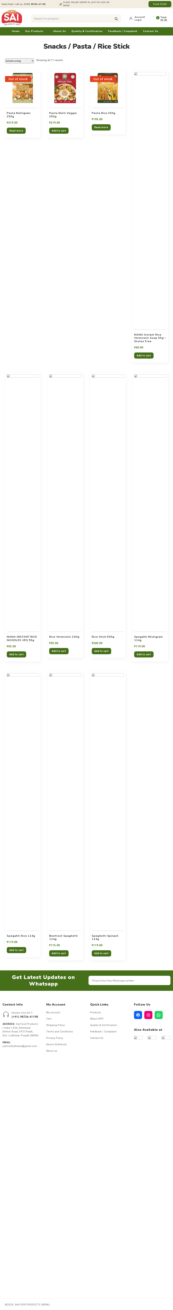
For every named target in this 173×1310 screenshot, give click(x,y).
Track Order (160, 4)
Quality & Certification (87, 31)
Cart (49, 1018)
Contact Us (150, 31)
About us (51, 1050)
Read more (16, 130)
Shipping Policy (55, 1025)
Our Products (34, 31)
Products (95, 1012)
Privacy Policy (54, 1038)
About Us (59, 31)
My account (53, 1012)
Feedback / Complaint (123, 31)
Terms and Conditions (59, 1031)
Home (16, 31)
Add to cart (59, 130)
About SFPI (97, 1018)
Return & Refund (56, 1044)
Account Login (140, 18)
